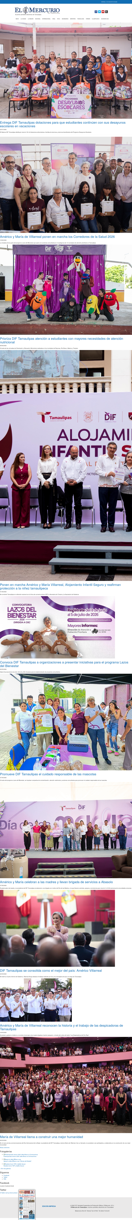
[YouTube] (103, 11)
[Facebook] (96, 11)
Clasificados (95, 18)
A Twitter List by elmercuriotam (9, 1193)
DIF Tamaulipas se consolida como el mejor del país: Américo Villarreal (51, 970)
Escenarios (65, 18)
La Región (30, 18)
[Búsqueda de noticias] (106, 11)
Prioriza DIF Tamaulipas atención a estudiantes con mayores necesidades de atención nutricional (61, 340)
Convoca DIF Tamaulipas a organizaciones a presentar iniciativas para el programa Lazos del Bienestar (64, 664)
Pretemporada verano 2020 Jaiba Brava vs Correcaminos (20, 1156)
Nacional (37, 18)
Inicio (17, 18)
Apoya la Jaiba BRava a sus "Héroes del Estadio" (18, 1161)
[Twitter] (99, 11)
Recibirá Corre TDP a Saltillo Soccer (14, 1166)
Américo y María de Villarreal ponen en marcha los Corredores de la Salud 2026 (57, 236)
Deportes (73, 18)
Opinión (88, 18)
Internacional (46, 18)
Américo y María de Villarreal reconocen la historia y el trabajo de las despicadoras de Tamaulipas (61, 1027)
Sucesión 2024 (105, 18)
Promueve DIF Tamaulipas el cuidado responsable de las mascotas (48, 774)
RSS (5, 1179)
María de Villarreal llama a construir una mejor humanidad (41, 1136)
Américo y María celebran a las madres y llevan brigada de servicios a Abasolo (56, 881)
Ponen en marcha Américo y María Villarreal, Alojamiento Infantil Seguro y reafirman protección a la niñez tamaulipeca (60, 586)
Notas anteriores (4, 1147)
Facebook (6, 1175)
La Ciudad (23, 18)
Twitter (5, 1177)
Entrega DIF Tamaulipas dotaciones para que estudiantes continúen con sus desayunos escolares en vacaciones (63, 124)
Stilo (58, 18)
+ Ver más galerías (5, 1168)
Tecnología (80, 18)
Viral (53, 18)
